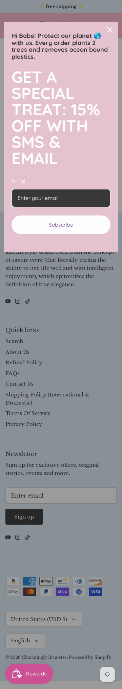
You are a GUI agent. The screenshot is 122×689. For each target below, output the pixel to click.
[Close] (110, 30)
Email (18, 181)
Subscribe (61, 224)
